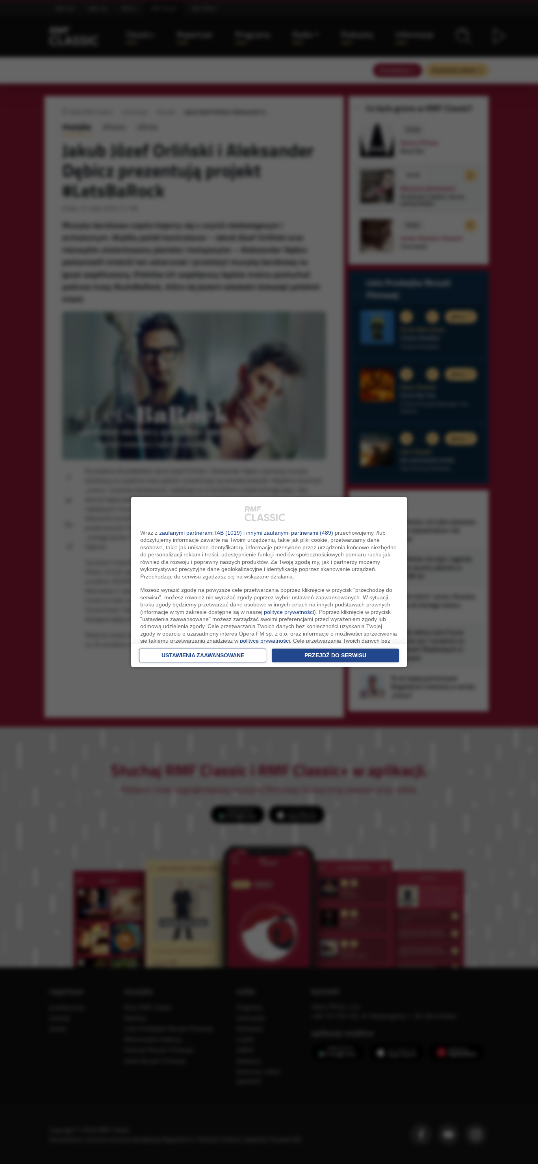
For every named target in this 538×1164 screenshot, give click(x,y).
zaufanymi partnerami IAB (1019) (200, 533)
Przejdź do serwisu (335, 655)
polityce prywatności (289, 612)
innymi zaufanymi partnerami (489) (289, 533)
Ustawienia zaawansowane (202, 655)
